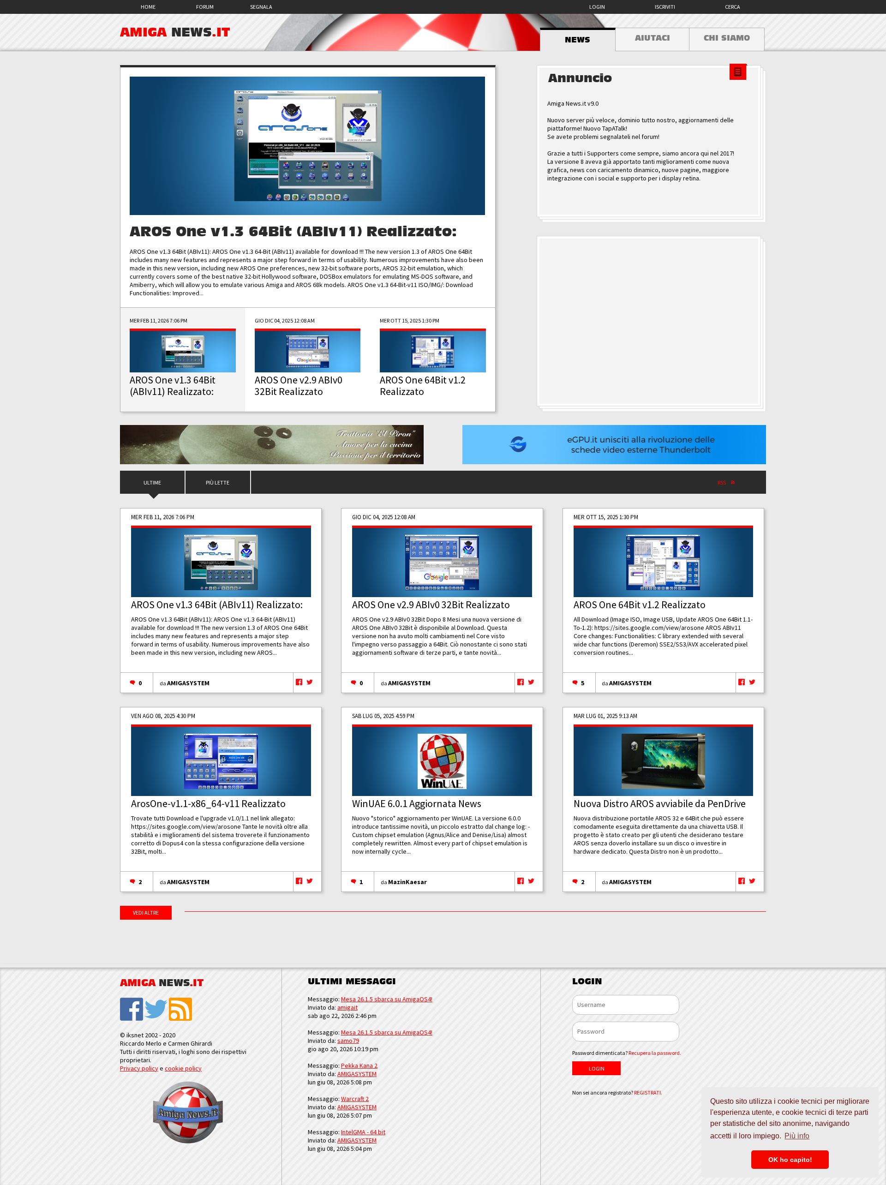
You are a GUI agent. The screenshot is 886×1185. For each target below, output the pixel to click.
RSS (722, 482)
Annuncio (580, 78)
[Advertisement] (651, 321)
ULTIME (152, 482)
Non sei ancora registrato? (617, 1092)
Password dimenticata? (626, 1052)
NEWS (577, 40)
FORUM (205, 6)
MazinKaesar (407, 882)
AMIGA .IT (175, 32)
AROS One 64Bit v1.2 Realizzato (640, 604)
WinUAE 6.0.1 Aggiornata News (416, 803)
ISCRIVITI (665, 6)
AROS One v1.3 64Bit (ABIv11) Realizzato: (293, 232)
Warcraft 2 (355, 1099)
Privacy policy (139, 1068)
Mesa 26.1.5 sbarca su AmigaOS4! (386, 999)
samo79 (348, 1040)
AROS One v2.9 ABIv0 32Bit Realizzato (431, 604)
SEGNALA (261, 6)
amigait (347, 1007)
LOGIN (597, 6)
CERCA (732, 6)
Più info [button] (796, 1136)
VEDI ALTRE (146, 912)
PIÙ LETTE (217, 482)
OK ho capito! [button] (790, 1159)
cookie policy (183, 1068)
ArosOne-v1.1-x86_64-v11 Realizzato (208, 803)
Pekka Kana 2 (359, 1065)
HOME (148, 6)
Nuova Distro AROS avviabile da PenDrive (660, 803)
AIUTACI (652, 38)
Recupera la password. (655, 1052)
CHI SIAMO (727, 38)
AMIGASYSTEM (188, 683)
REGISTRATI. (648, 1092)
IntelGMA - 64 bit (363, 1132)
